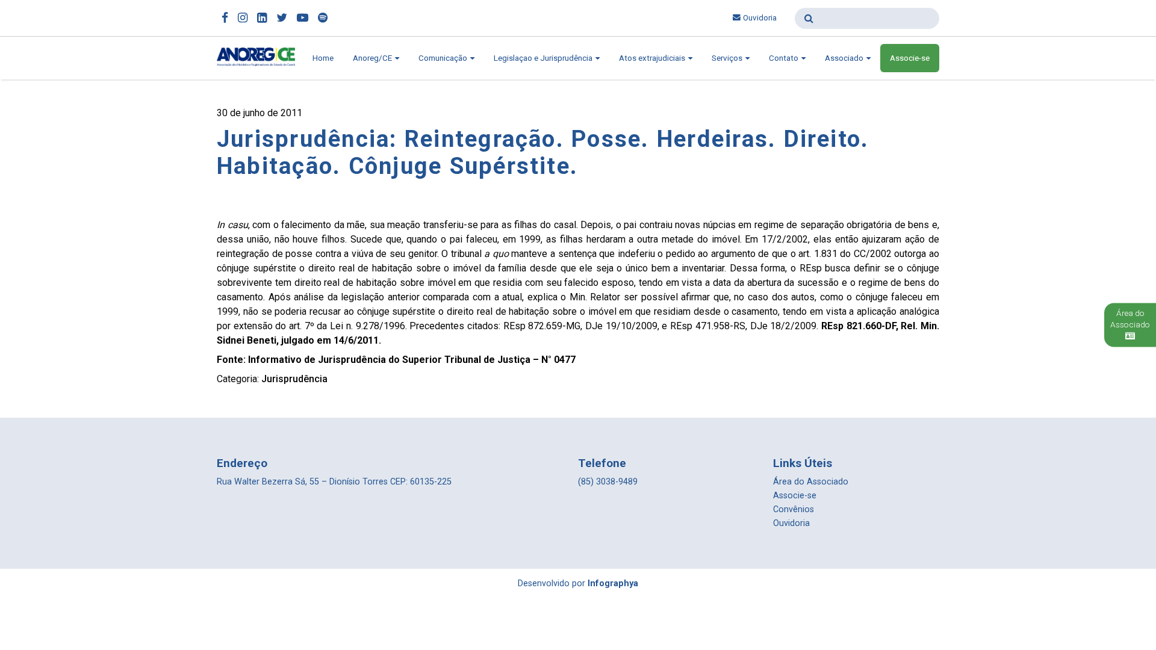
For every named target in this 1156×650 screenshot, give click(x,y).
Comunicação (443, 58)
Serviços (728, 58)
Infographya (613, 583)
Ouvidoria (760, 17)
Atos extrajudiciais (653, 58)
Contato (784, 58)
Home (323, 58)
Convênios (793, 509)
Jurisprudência (294, 379)
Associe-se (910, 58)
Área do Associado (810, 482)
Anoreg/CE (373, 58)
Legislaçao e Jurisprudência (544, 58)
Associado (845, 58)
